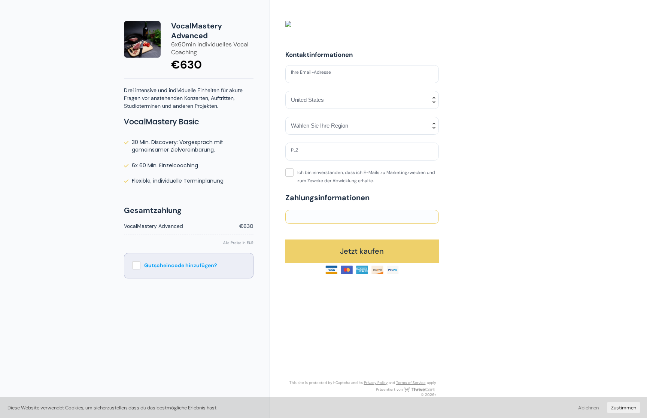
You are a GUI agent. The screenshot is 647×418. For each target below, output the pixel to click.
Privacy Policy (376, 382)
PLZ (296, 151)
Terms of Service (411, 382)
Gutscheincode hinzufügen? (180, 265)
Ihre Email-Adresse (315, 73)
